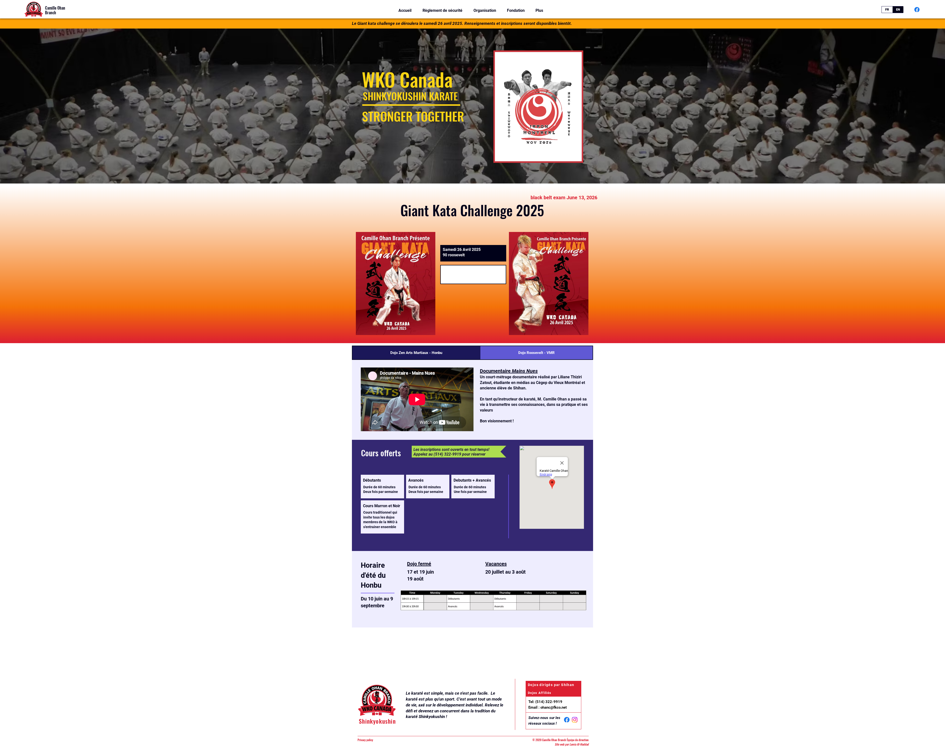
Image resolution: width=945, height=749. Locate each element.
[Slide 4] (479, 171)
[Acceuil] (466, 171)
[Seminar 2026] (452, 171)
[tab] (416, 352)
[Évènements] (470, 171)
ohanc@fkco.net (553, 707)
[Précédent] (27, 106)
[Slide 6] (488, 171)
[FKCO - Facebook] (917, 9)
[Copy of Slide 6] (492, 171)
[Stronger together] (457, 171)
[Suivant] (918, 106)
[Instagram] (574, 719)
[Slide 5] (483, 171)
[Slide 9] (461, 171)
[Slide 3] (474, 171)
